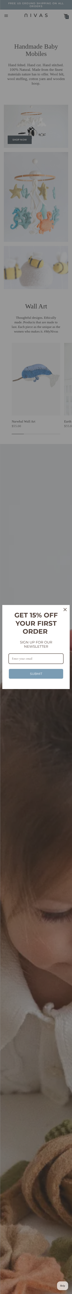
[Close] (65, 609)
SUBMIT (36, 674)
